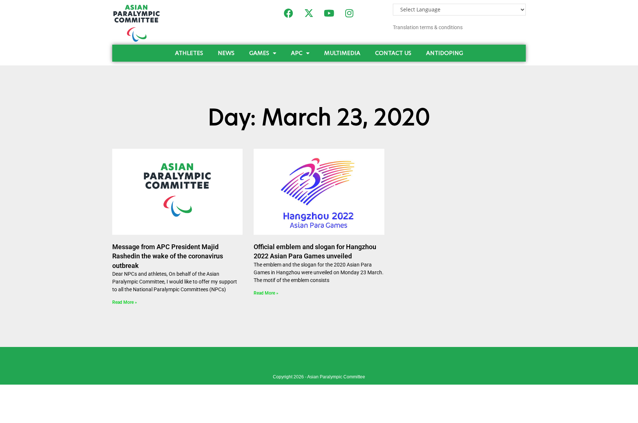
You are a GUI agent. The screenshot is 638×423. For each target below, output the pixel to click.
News (226, 53)
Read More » (124, 302)
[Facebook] (288, 13)
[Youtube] (329, 13)
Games (259, 53)
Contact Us (393, 53)
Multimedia (342, 53)
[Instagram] (349, 13)
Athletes (189, 53)
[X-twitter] (308, 13)
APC (296, 53)
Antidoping (444, 53)
